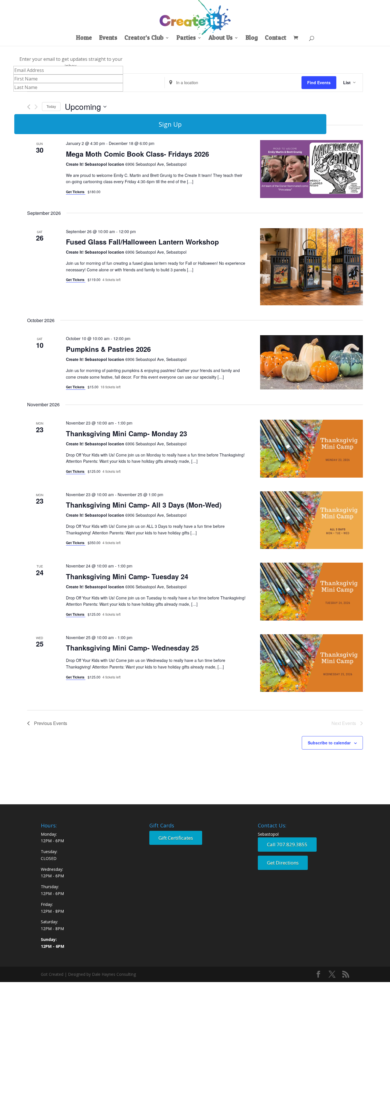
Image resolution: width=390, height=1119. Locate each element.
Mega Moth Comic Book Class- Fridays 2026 (137, 154)
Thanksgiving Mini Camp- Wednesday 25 (132, 648)
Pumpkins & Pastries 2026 (108, 349)
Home (84, 38)
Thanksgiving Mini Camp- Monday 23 (126, 433)
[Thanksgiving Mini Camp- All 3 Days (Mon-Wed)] (311, 520)
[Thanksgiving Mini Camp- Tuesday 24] (311, 592)
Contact (275, 38)
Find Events (319, 82)
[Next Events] (36, 107)
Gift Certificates (175, 838)
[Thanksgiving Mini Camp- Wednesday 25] (311, 663)
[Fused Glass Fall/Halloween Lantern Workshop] (311, 266)
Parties (186, 38)
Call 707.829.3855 (287, 844)
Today (51, 106)
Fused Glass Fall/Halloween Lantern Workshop (142, 242)
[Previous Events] (28, 107)
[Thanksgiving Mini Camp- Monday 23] (311, 449)
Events (108, 38)
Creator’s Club (144, 38)
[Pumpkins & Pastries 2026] (311, 362)
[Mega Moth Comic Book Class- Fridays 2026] (311, 169)
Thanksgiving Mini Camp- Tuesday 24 (127, 576)
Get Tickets (75, 191)
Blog (252, 38)
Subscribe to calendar (329, 743)
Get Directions (283, 862)
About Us (221, 38)
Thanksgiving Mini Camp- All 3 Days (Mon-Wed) (144, 505)
